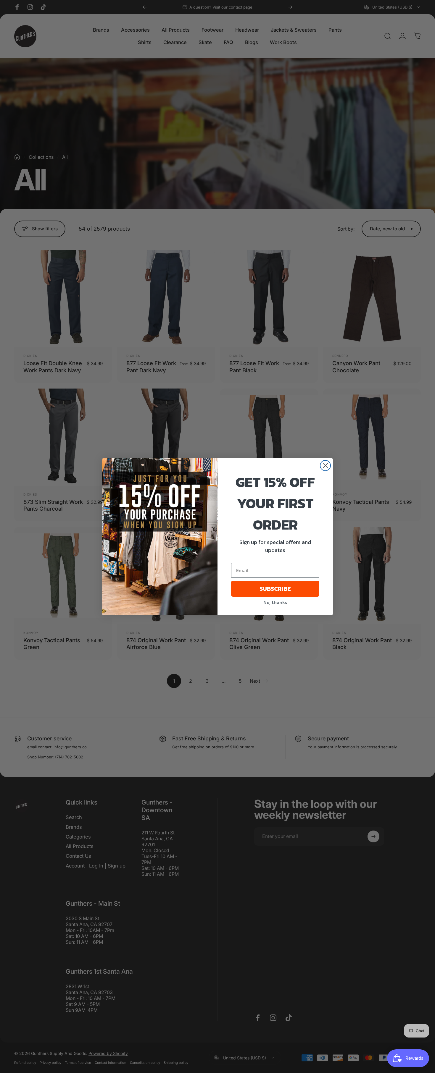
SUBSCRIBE (275, 588)
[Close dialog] (325, 465)
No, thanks (275, 602)
